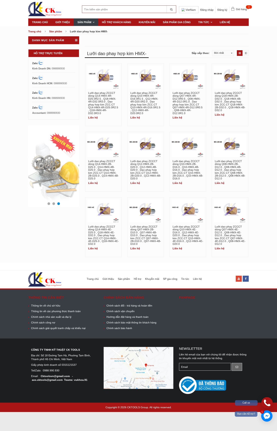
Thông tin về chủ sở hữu (45, 305)
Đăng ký (222, 9)
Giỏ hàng (242, 8)
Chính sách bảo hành (119, 328)
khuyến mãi (147, 22)
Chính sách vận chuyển (120, 311)
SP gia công (170, 278)
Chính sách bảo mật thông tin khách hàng (131, 322)
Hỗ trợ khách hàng (116, 22)
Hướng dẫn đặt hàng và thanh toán (127, 316)
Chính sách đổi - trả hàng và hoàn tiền (129, 305)
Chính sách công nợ (43, 322)
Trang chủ (40, 22)
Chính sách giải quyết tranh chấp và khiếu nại (58, 328)
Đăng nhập (206, 9)
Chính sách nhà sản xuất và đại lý (51, 316)
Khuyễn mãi (152, 278)
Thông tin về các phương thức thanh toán (56, 311)
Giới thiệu (62, 22)
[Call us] (267, 402)
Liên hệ (225, 22)
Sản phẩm (84, 22)
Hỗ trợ (137, 278)
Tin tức (203, 22)
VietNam (191, 9)
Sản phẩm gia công (177, 22)
